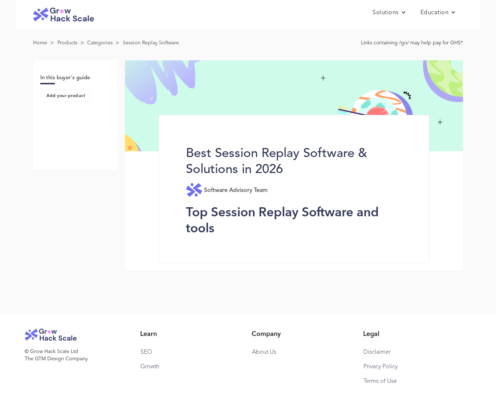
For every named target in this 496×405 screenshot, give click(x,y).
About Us (264, 352)
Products (67, 42)
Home (40, 42)
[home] (63, 15)
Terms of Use (380, 381)
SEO (146, 352)
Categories (100, 42)
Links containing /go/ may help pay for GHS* (412, 42)
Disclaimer (377, 352)
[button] (389, 13)
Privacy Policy (380, 367)
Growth (150, 367)
